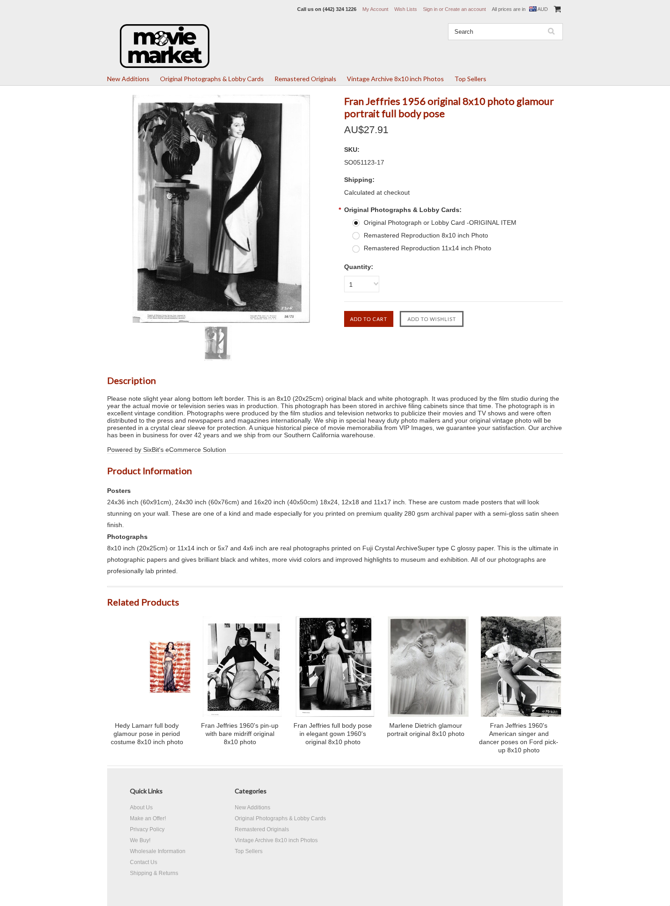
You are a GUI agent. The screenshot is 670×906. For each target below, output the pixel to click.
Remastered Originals (305, 79)
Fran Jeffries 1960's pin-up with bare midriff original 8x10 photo (239, 734)
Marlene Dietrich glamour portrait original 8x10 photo (425, 729)
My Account (375, 9)
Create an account (465, 9)
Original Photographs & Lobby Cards (212, 79)
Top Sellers (470, 79)
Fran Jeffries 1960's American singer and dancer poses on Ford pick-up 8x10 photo (518, 738)
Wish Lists (405, 9)
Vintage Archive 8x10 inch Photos (395, 79)
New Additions (128, 79)
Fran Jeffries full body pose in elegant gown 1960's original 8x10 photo (333, 734)
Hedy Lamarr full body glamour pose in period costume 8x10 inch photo (147, 734)
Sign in (430, 9)
